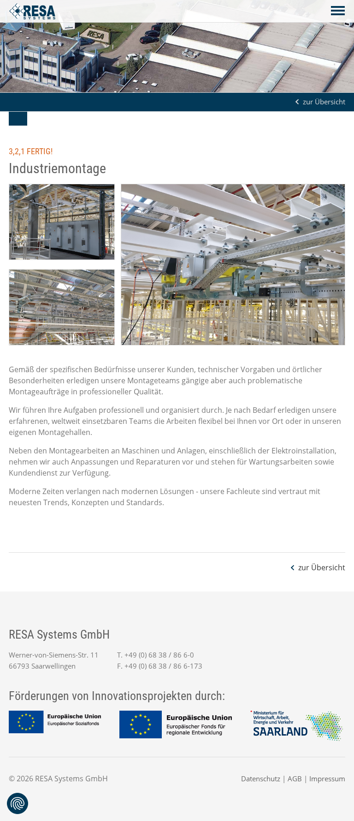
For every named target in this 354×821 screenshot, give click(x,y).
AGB (295, 778)
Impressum (327, 778)
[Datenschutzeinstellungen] (17, 803)
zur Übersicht (324, 101)
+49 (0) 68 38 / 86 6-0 (159, 654)
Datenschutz (260, 778)
